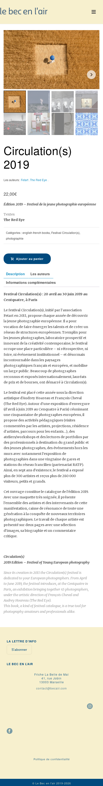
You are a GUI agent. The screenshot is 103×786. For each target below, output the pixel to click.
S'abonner (19, 649)
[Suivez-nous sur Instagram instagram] (90, 706)
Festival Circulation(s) (65, 233)
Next (91, 74)
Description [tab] (15, 273)
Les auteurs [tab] (40, 273)
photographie (14, 238)
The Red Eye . (39, 180)
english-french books (36, 233)
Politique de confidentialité (52, 759)
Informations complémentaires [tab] (31, 282)
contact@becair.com (51, 688)
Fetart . (25, 180)
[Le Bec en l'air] (24, 11)
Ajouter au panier (30, 259)
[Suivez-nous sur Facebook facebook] (9, 731)
